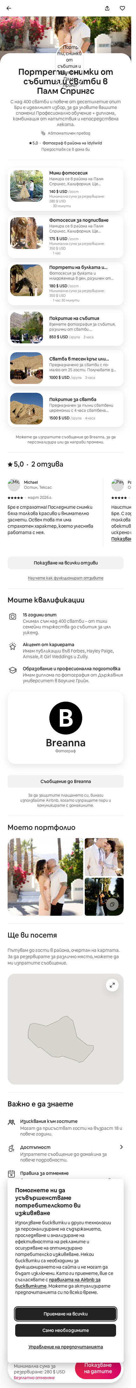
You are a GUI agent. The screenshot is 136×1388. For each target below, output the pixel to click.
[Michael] (14, 485)
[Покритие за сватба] (66, 408)
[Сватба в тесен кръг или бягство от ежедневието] (66, 368)
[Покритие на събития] (66, 327)
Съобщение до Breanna (65, 781)
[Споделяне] (107, 8)
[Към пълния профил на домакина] (66, 727)
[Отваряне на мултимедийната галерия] (112, 904)
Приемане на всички (66, 1314)
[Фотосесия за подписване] (66, 236)
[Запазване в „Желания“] (122, 8)
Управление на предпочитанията (65, 1347)
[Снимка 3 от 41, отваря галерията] (104, 897)
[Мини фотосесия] (66, 189)
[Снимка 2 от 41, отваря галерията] (104, 857)
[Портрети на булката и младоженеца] (66, 283)
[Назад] (9, 8)
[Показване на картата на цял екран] (112, 985)
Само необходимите (65, 1330)
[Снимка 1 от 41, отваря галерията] (45, 877)
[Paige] (117, 485)
